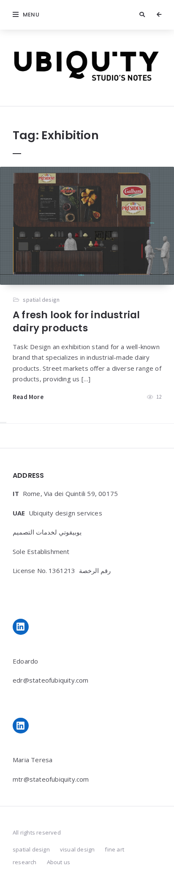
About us (59, 862)
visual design (77, 849)
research (25, 862)
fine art (114, 849)
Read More (28, 397)
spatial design (41, 299)
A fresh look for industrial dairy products (76, 321)
